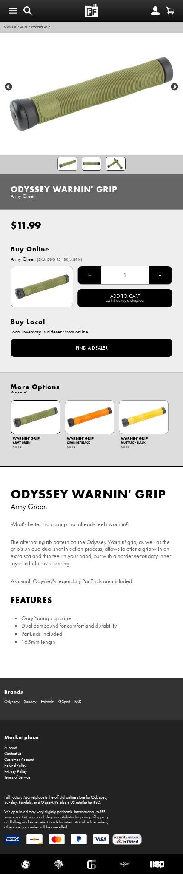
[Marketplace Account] (155, 10)
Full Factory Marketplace (24, 797)
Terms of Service (17, 777)
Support (10, 747)
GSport (64, 701)
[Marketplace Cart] (170, 10)
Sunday (30, 701)
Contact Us (13, 753)
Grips (24, 26)
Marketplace (21, 737)
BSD (77, 701)
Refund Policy (15, 765)
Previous (8, 87)
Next (174, 87)
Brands (13, 692)
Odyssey (10, 26)
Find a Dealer (92, 348)
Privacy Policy (15, 771)
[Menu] (12, 10)
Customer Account (19, 759)
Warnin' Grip (40, 26)
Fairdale (47, 701)
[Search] (27, 10)
